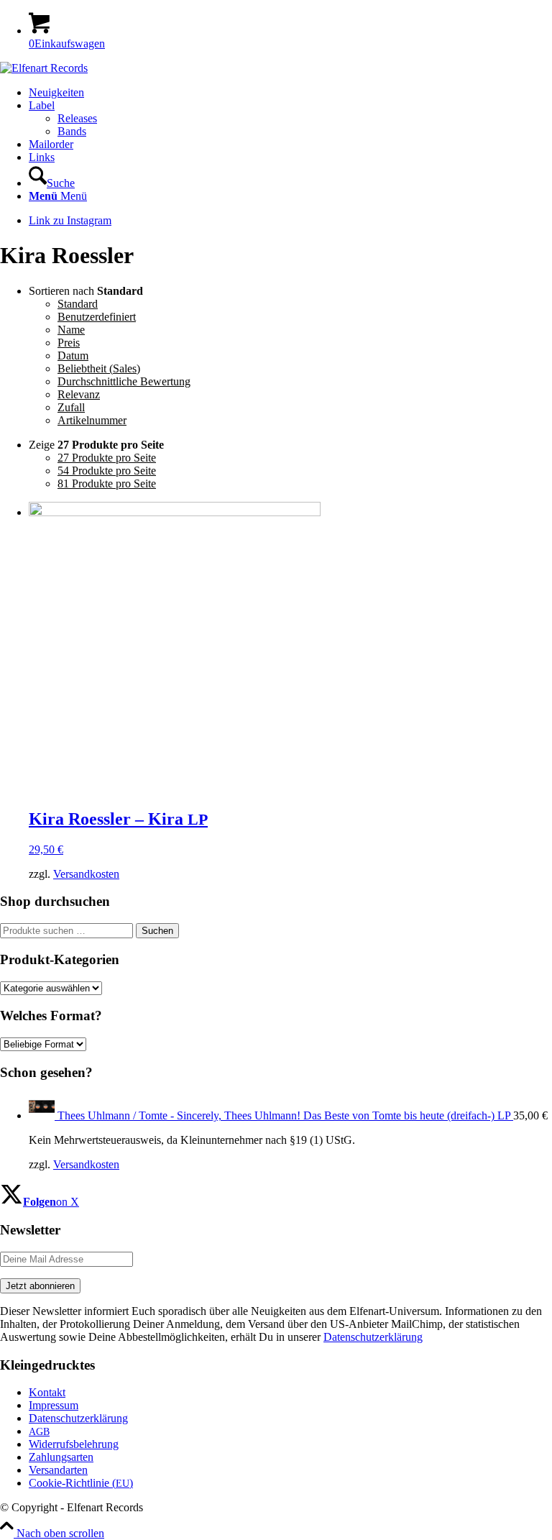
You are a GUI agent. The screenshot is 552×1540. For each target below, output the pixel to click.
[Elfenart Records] (44, 68)
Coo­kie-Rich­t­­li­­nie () (81, 1483)
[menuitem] (290, 92)
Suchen (157, 930)
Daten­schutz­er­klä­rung (78, 1418)
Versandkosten (86, 874)
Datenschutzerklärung (373, 1337)
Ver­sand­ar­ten (58, 1470)
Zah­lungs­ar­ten (61, 1457)
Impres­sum (53, 1405)
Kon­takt (47, 1392)
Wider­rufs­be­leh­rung (74, 1444)
